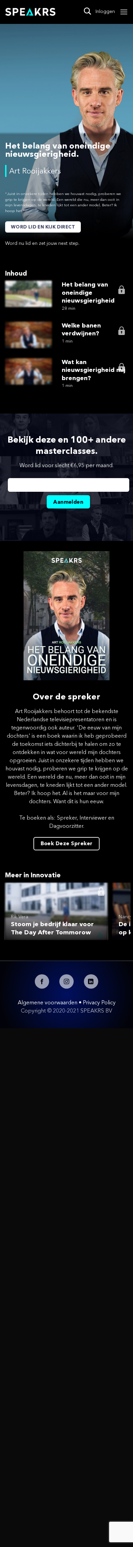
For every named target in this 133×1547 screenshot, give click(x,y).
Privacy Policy (99, 1002)
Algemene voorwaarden (47, 1002)
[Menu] (124, 11)
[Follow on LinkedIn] (91, 981)
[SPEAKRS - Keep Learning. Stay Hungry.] (30, 12)
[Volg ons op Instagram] (66, 981)
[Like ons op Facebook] (42, 981)
